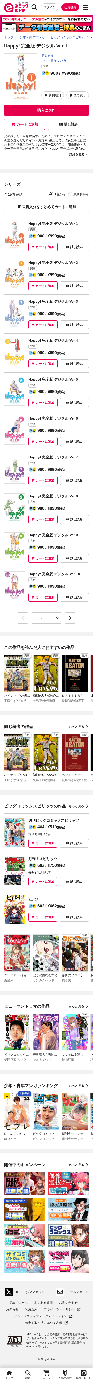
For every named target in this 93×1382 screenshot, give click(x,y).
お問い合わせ (68, 1302)
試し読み (71, 124)
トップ (9, 1378)
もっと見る (76, 726)
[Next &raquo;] (70, 618)
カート (46, 1378)
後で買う (80, 95)
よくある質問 (43, 1302)
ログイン (49, 7)
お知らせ (12, 1309)
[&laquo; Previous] (22, 618)
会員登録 (70, 7)
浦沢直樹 (47, 55)
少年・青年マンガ (53, 61)
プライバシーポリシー (62, 1309)
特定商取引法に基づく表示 (46, 1323)
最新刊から (81, 194)
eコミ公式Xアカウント (27, 1293)
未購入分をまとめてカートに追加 (49, 207)
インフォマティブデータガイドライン (40, 1316)
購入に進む (46, 110)
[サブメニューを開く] (85, 7)
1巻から (60, 194)
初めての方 (65, 1378)
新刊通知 (55, 95)
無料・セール (83, 1378)
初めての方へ (18, 1302)
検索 (27, 1378)
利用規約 (31, 1309)
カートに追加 (27, 124)
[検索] (34, 7)
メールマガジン (78, 1292)
